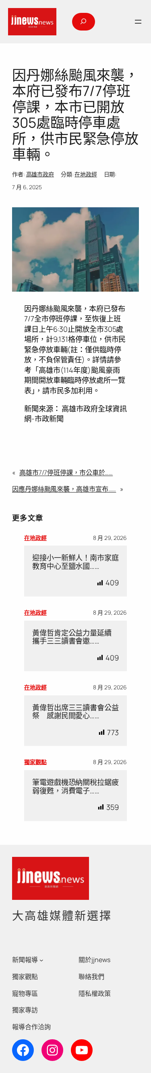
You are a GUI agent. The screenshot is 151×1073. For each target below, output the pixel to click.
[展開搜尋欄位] (83, 22)
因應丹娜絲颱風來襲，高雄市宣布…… (64, 488)
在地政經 (85, 174)
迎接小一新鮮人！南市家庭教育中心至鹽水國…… (75, 562)
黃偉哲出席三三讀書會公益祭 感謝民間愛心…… (75, 711)
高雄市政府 (40, 174)
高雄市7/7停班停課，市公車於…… (66, 472)
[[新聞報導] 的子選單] (41, 960)
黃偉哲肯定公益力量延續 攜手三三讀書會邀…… (75, 637)
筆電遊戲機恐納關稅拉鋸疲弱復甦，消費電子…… (75, 786)
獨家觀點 (35, 762)
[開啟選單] (138, 22)
